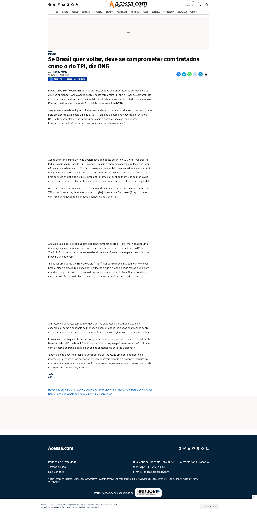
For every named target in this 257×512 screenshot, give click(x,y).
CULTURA (156, 12)
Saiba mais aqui (93, 507)
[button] (178, 74)
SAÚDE (145, 12)
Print (206, 74)
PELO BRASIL (122, 12)
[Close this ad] (254, 497)
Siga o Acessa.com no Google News (69, 79)
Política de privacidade (62, 462)
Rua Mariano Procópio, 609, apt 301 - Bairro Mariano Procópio (171, 462)
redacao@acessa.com (155, 471)
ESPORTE (86, 12)
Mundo (52, 54)
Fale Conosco (56, 471)
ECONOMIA (97, 12)
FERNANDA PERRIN (59, 72)
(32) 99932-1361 (156, 466)
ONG (50, 377)
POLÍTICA (135, 12)
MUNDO (109, 12)
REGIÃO (75, 12)
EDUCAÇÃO (182, 12)
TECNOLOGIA (168, 12)
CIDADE (65, 12)
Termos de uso (57, 466)
